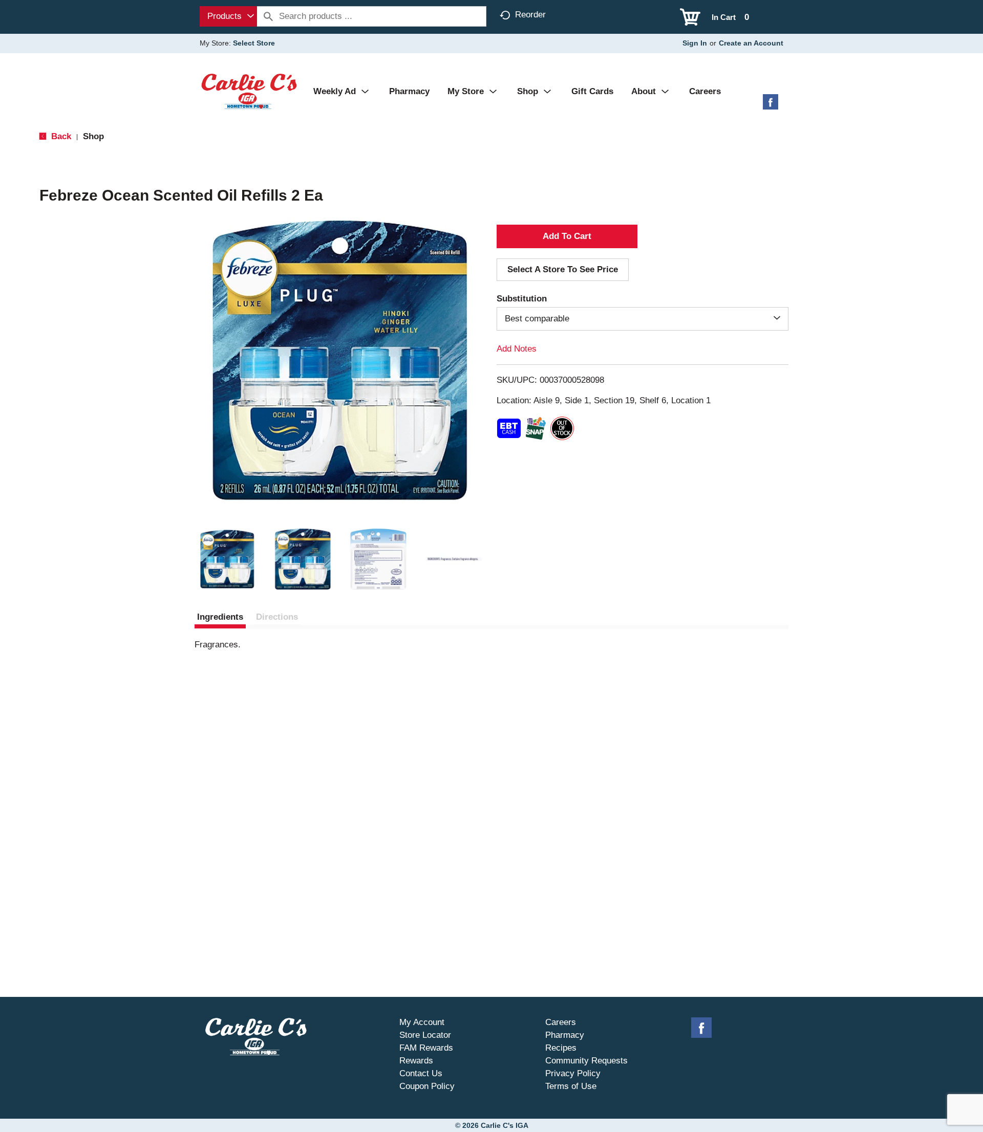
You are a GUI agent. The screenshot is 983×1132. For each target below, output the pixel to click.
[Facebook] (770, 106)
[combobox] (228, 16)
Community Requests (586, 1060)
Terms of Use (570, 1086)
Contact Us (420, 1073)
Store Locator (425, 1035)
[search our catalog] (268, 16)
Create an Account (751, 43)
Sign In (694, 43)
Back (60, 136)
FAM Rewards (426, 1048)
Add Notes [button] (517, 349)
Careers (560, 1022)
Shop (93, 136)
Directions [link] (277, 617)
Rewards (416, 1060)
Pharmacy (564, 1035)
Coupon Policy (427, 1086)
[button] (227, 559)
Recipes (560, 1048)
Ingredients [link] (220, 617)
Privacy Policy (573, 1073)
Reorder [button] (530, 14)
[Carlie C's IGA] (249, 91)
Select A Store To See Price (562, 269)
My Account (421, 1022)
